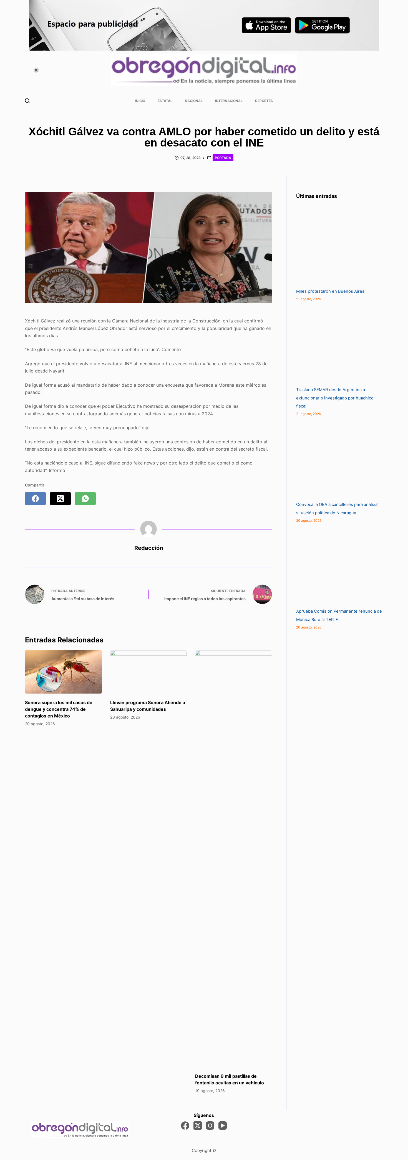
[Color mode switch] (36, 70)
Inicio (140, 101)
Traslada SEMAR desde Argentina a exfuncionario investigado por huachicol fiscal (335, 398)
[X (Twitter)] (60, 498)
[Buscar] (27, 100)
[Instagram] (210, 1125)
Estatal (165, 101)
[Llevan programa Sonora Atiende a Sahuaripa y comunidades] (148, 672)
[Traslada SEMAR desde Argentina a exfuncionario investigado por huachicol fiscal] (337, 344)
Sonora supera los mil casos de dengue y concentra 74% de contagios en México (58, 709)
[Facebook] (35, 498)
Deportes (264, 101)
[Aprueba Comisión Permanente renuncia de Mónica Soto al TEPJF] (337, 565)
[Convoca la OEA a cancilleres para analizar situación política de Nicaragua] (337, 459)
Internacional (229, 101)
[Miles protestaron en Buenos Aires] (337, 245)
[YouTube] (222, 1125)
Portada (223, 158)
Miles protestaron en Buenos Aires (330, 291)
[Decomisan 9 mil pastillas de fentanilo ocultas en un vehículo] (233, 858)
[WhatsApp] (85, 498)
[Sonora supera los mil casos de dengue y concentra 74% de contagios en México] (63, 672)
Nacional (194, 101)
